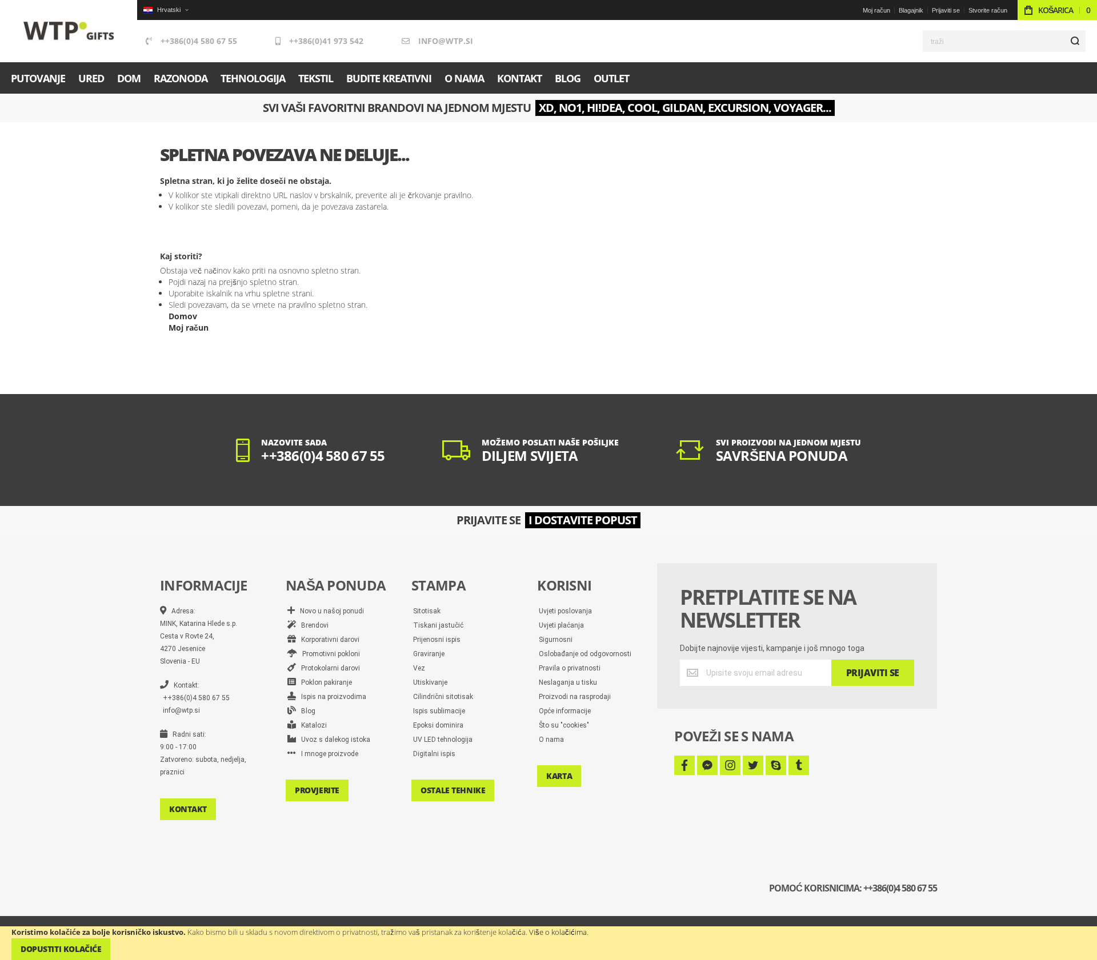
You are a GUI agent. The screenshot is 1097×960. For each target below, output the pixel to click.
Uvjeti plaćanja (561, 625)
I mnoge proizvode (327, 754)
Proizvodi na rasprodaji (575, 697)
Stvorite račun (987, 10)
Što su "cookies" (564, 725)
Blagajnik (911, 10)
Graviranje (429, 654)
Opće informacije (565, 711)
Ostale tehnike (453, 790)
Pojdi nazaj (187, 281)
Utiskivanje (430, 682)
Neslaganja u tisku (568, 682)
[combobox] (1004, 41)
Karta (559, 775)
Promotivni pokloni (328, 654)
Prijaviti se (946, 10)
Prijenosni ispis (437, 640)
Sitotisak (427, 611)
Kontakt (188, 809)
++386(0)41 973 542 (326, 40)
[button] (165, 10)
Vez (419, 668)
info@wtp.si (445, 40)
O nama (551, 740)
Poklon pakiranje (324, 682)
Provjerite (317, 790)
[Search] (1075, 41)
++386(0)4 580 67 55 (199, 40)
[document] (548, 943)
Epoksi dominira (438, 725)
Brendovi (312, 625)
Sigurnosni (555, 640)
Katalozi (311, 725)
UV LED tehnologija (443, 740)
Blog (305, 711)
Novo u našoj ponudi (329, 611)
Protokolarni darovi (328, 668)
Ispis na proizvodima (331, 697)
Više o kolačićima (558, 932)
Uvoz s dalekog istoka (333, 740)
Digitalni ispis (434, 754)
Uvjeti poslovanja (565, 611)
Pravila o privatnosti (569, 668)
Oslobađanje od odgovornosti (585, 654)
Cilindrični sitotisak (443, 697)
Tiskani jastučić (438, 625)
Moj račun (876, 10)
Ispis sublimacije (439, 711)
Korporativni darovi (327, 640)
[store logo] (68, 31)
